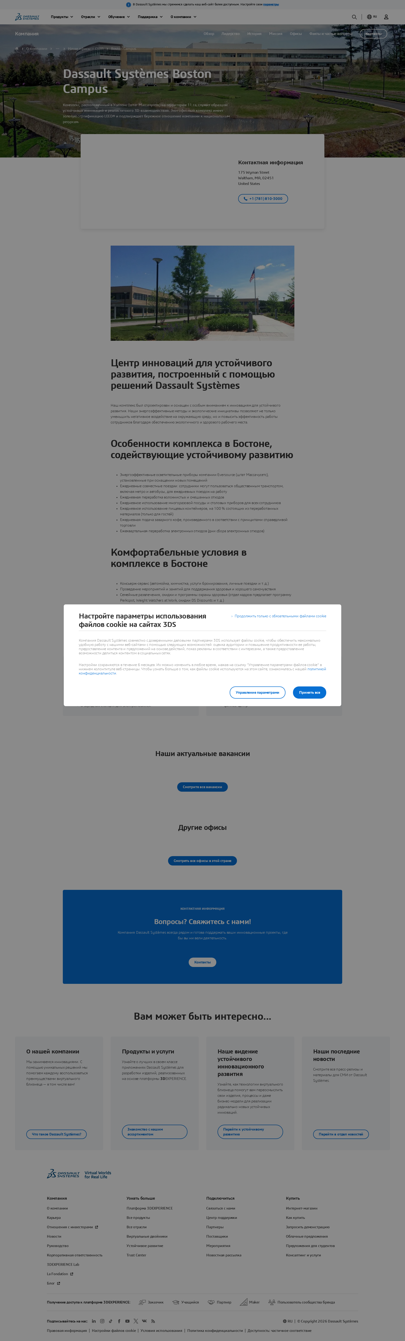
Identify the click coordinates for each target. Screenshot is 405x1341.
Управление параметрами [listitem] (258, 692)
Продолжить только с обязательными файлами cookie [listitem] (280, 616)
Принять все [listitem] (309, 692)
